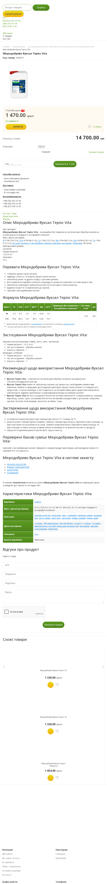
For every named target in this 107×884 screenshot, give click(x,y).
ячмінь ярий (92, 518)
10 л (36, 534)
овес (64, 515)
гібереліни (77, 243)
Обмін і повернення (11, 866)
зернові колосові (42, 515)
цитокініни (66, 243)
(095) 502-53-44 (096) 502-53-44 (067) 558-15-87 (11, 23)
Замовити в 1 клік (65, 164)
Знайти (41, 7)
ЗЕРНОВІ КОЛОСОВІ (16, 464)
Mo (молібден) (66, 523)
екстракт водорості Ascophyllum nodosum (32, 243)
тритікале (66, 518)
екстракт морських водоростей (63, 526)
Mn (57, 240)
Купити (18, 126)
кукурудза (56, 515)
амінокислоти (69, 324)
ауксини (57, 243)
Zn (94, 240)
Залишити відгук (96, 152)
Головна (6, 46)
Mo (75, 240)
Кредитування (13, 13)
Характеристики (10, 216)
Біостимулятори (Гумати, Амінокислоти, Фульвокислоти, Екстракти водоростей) (61, 46)
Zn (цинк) (96, 523)
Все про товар (10, 213)
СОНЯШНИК (12, 472)
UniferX (37, 502)
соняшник (72, 515)
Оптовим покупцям (11, 870)
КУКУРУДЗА (12, 470)
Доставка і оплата (11, 858)
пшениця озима (85, 515)
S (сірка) (87, 523)
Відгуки (6, 219)
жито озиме (44, 518)
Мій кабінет (7, 854)
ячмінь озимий (79, 518)
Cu (39, 240)
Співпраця (60, 854)
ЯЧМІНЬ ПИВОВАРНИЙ (18, 467)
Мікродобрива (19, 46)
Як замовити (8, 862)
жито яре (55, 518)
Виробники (61, 858)
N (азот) (78, 523)
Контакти (6, 875)
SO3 (21, 240)
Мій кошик (8, 33)
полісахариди (36, 324)
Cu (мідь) (38, 523)
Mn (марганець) (51, 523)
